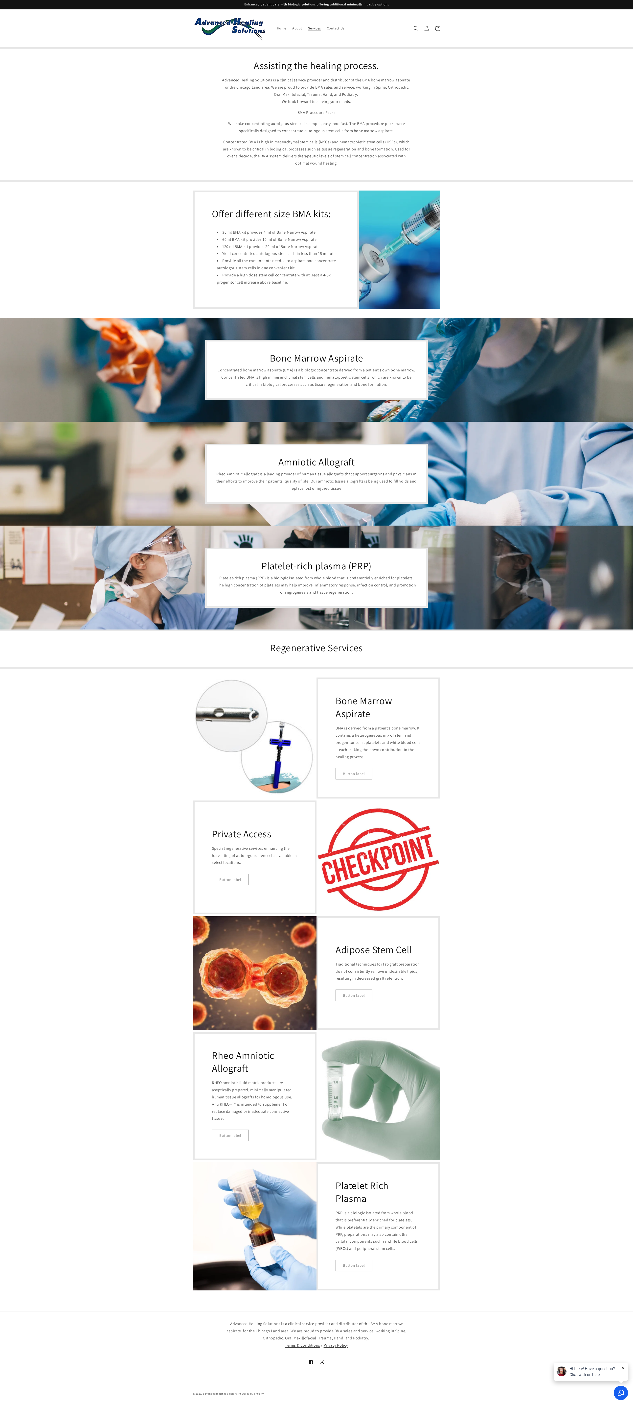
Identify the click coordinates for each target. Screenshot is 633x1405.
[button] (415, 28)
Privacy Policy (336, 1345)
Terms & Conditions (302, 1345)
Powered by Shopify (251, 1393)
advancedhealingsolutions (220, 1393)
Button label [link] (354, 773)
